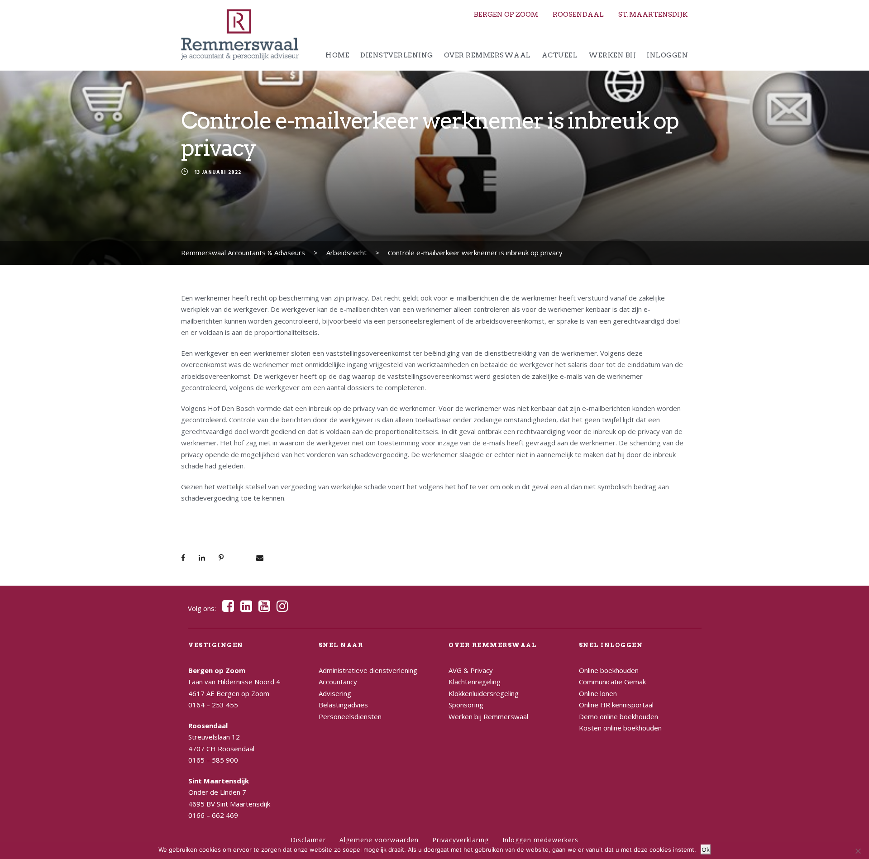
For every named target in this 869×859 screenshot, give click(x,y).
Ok (706, 849)
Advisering (335, 693)
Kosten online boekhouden (620, 727)
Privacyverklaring (460, 839)
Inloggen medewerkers (540, 839)
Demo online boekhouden (618, 716)
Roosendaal (578, 14)
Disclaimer (308, 839)
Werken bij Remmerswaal (488, 716)
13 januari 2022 (217, 173)
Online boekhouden (609, 670)
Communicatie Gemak (612, 681)
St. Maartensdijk (653, 14)
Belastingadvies (343, 704)
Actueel (560, 55)
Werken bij (612, 55)
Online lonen (598, 693)
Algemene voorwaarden (379, 839)
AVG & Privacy (471, 670)
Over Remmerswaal (487, 55)
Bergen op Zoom (506, 14)
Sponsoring (466, 704)
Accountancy (338, 681)
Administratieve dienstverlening (368, 670)
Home (337, 55)
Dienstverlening (396, 55)
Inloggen (667, 55)
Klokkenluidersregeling (484, 693)
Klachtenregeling (475, 681)
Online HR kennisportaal (616, 704)
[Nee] (857, 850)
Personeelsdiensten (350, 716)
